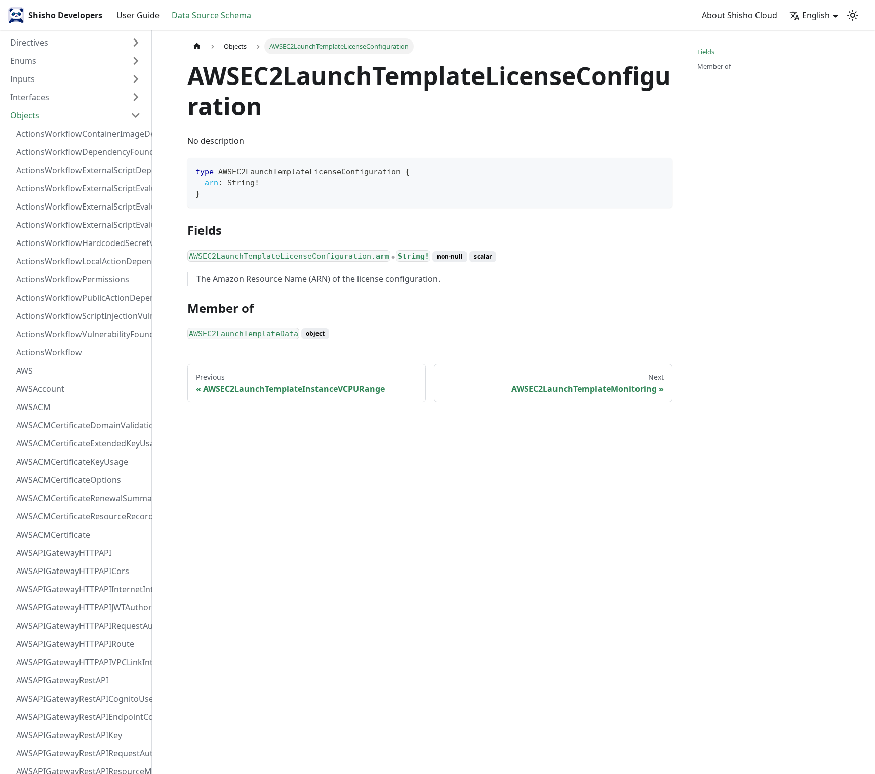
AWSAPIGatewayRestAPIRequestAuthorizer (81, 753)
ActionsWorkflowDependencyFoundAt (81, 151)
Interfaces (29, 97)
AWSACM (33, 407)
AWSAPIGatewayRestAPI (62, 680)
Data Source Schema (211, 15)
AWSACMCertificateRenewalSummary (81, 498)
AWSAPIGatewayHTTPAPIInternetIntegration (81, 589)
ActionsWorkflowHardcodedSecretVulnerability (81, 243)
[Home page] (197, 46)
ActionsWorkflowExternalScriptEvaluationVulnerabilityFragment (81, 188)
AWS (24, 370)
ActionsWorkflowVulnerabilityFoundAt (81, 334)
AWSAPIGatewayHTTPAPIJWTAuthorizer (81, 607)
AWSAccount (40, 388)
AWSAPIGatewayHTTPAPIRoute (75, 643)
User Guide (138, 15)
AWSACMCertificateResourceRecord (81, 516)
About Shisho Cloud (739, 15)
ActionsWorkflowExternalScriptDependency (81, 170)
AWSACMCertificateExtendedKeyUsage (81, 443)
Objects (24, 115)
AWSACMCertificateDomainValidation (81, 425)
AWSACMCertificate (53, 534)
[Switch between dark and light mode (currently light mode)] (853, 15)
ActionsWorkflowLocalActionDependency (81, 261)
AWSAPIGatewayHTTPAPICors (72, 571)
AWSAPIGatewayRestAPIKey (69, 735)
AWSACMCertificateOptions (68, 479)
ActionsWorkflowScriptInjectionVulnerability (81, 315)
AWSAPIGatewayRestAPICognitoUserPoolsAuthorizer (81, 698)
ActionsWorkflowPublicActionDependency (81, 297)
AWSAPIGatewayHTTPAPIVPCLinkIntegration (81, 662)
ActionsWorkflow (49, 352)
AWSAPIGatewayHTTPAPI (63, 552)
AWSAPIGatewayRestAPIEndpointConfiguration (81, 716)
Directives (29, 42)
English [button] (816, 15)
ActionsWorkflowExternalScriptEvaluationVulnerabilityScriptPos (81, 206)
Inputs (22, 79)
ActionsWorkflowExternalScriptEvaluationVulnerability (81, 224)
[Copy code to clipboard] (660, 170)
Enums (23, 60)
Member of (714, 66)
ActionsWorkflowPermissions (72, 279)
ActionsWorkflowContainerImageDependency (81, 133)
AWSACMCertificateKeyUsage (72, 461)
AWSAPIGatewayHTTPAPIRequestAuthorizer (81, 625)
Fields (705, 51)
